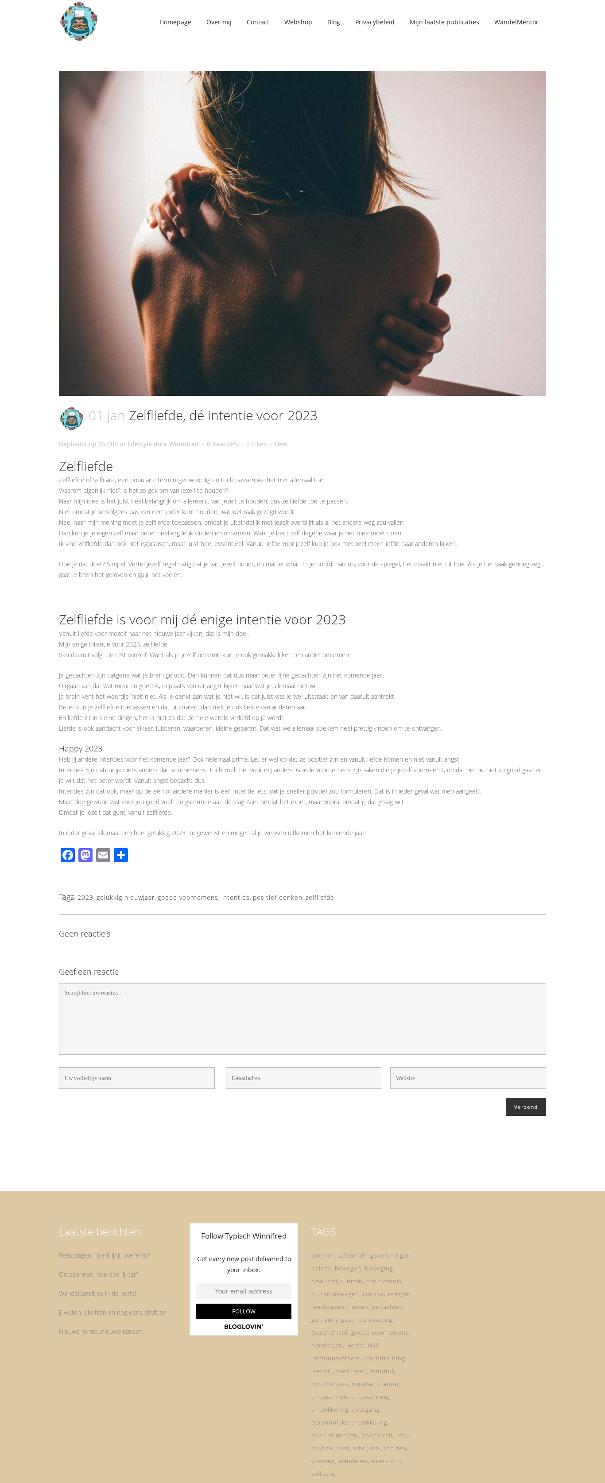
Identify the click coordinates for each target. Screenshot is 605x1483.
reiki (402, 1435)
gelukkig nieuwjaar (126, 897)
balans (321, 1268)
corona (373, 1294)
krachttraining (384, 1358)
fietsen (358, 1307)
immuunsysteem (335, 1358)
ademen (323, 1255)
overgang (366, 1409)
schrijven (366, 1448)
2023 (85, 897)
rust (343, 1448)
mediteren (352, 1371)
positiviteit (377, 1435)
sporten (395, 1448)
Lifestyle (140, 444)
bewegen (348, 1268)
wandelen (353, 1461)
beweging (379, 1268)
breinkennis (384, 1281)
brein (355, 1281)
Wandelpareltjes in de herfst (98, 1293)
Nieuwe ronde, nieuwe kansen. (101, 1331)
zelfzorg (323, 1474)
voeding (323, 1461)
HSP (374, 1345)
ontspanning (370, 1397)
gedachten (387, 1307)
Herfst (355, 1345)
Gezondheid (329, 1332)
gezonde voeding (366, 1320)
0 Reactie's (222, 444)
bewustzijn (327, 1281)
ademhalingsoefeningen (375, 1255)
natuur (389, 1384)
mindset (364, 1384)
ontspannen (329, 1397)
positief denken (277, 897)
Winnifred (184, 444)
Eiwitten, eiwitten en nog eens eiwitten (113, 1312)
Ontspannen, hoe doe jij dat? (99, 1274)
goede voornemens (188, 897)
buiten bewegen (335, 1294)
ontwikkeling (330, 1409)
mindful (382, 1371)
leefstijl (322, 1371)
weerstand (386, 1461)
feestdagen (328, 1307)
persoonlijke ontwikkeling (349, 1422)
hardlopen (327, 1345)
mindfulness (329, 1384)
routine (322, 1448)
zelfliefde (320, 897)
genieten (324, 1320)
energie (399, 1294)
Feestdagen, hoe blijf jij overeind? (104, 1255)
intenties (235, 897)
